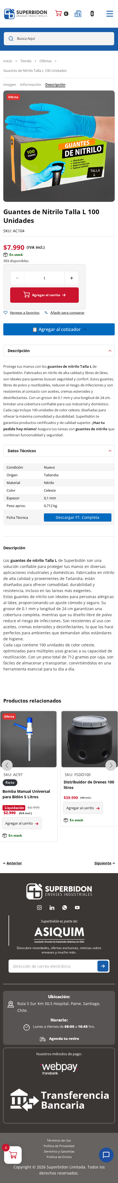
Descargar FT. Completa (77, 517)
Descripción (55, 84)
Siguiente (102, 863)
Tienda (25, 60)
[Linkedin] (52, 907)
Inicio (7, 60)
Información (30, 84)
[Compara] (46, 312)
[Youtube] (77, 907)
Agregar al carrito (46, 295)
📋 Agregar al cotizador (56, 329)
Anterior (14, 863)
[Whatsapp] (64, 907)
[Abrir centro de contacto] (106, 1155)
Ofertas (46, 60)
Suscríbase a (102, 966)
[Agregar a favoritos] (5, 312)
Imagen (9, 84)
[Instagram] (39, 907)
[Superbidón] (26, 13)
